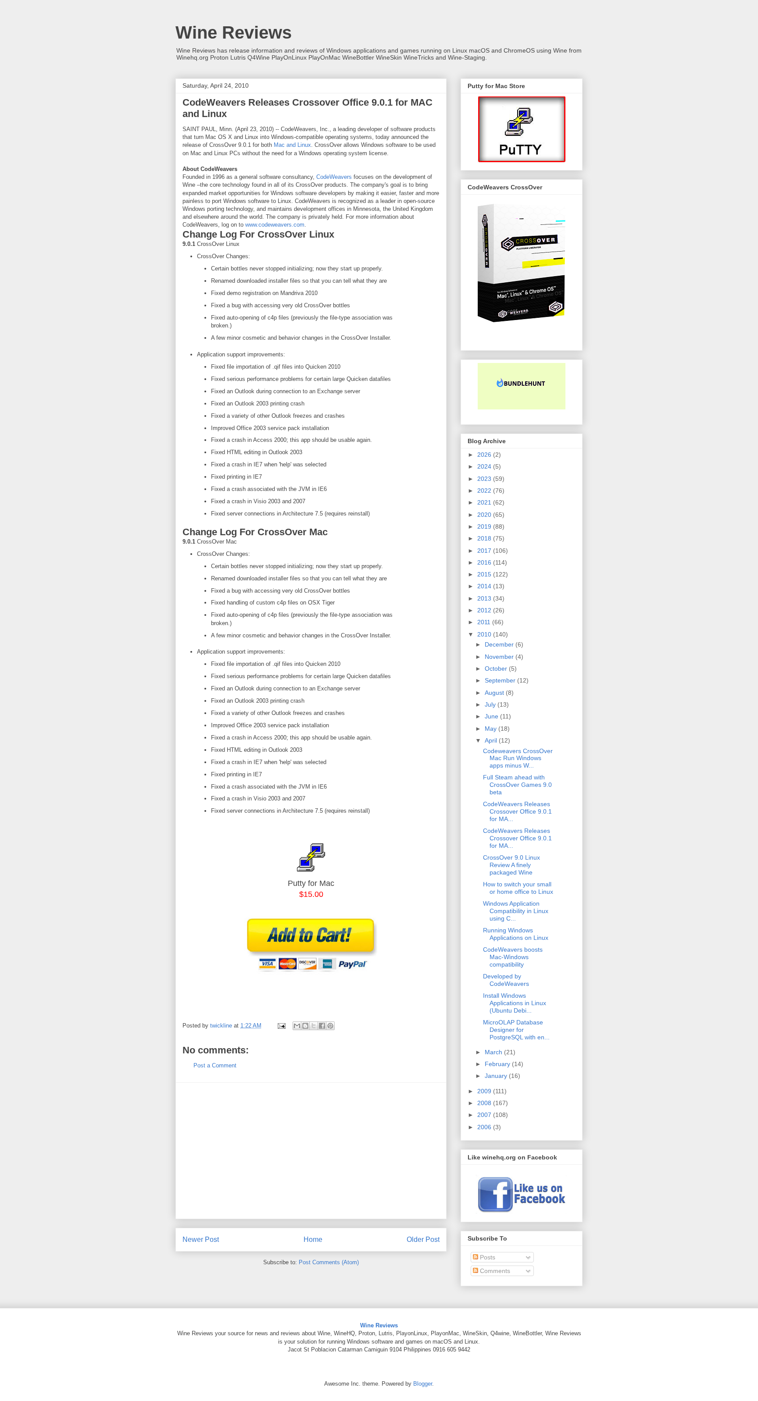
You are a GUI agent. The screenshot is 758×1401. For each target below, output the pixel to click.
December (500, 644)
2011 (484, 622)
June (492, 716)
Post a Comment (214, 1065)
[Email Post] (281, 1025)
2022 (485, 490)
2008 (485, 1102)
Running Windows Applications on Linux (515, 934)
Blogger (422, 1383)
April (492, 740)
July (491, 704)
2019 (485, 526)
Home (313, 1239)
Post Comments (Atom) (329, 1262)
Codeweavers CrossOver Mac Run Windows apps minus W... (518, 758)
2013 (485, 598)
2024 (485, 466)
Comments (494, 1270)
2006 (485, 1127)
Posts (486, 1257)
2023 (485, 478)
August (495, 692)
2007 (485, 1114)
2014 (485, 586)
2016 (485, 562)
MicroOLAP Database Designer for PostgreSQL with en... (516, 1030)
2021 (485, 502)
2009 (485, 1091)
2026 (485, 454)
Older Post (423, 1239)
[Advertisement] (311, 1150)
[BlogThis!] (305, 1025)
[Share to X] (313, 1025)
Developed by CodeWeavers (506, 980)
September (501, 680)
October (497, 668)
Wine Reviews (233, 32)
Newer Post (200, 1239)
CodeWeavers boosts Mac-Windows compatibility (513, 957)
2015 (485, 574)
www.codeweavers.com (274, 224)
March (494, 1052)
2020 (485, 514)
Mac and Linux (292, 145)
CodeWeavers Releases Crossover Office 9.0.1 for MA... (517, 811)
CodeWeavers (334, 177)
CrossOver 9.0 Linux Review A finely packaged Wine (511, 865)
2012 (485, 610)
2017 (485, 550)
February (498, 1063)
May (491, 728)
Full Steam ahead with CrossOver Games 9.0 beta (517, 785)
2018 (485, 538)
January (497, 1075)
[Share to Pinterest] (330, 1025)
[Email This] (297, 1025)
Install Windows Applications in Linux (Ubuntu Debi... (514, 1003)
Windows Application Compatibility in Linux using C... (515, 911)
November (500, 656)
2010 (485, 634)
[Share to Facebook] (322, 1025)
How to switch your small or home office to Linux (518, 888)
